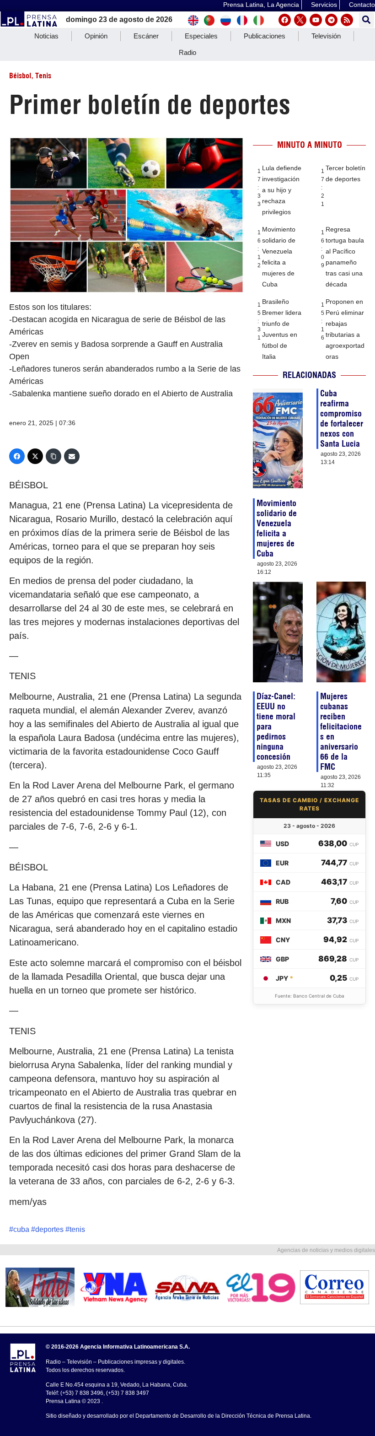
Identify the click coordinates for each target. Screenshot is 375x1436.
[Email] (72, 456)
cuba (21, 1229)
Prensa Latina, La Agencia (261, 4)
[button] (366, 19)
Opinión (96, 36)
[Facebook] (285, 20)
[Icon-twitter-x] (300, 20)
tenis (77, 1229)
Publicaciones (264, 36)
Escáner (146, 36)
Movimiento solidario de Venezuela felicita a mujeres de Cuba (277, 528)
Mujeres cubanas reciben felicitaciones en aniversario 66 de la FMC (341, 731)
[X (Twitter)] (35, 456)
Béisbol (20, 75)
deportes (49, 1229)
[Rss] (347, 20)
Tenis (43, 75)
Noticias (46, 36)
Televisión (326, 36)
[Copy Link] (53, 456)
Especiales (201, 36)
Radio (187, 52)
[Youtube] (316, 20)
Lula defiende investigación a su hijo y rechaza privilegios (281, 190)
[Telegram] (331, 20)
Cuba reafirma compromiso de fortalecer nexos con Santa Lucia (341, 418)
